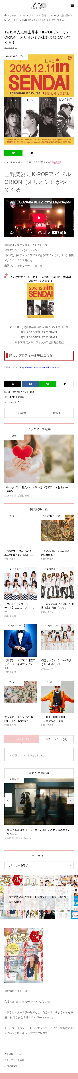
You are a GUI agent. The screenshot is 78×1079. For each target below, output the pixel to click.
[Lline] (13, 153)
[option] (39, 810)
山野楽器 (19, 397)
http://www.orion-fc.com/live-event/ (39, 367)
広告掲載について (13, 1054)
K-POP (11, 397)
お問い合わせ (10, 1065)
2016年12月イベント (18, 392)
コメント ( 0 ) (22, 739)
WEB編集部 (54, 162)
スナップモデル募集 (14, 1060)
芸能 (32, 392)
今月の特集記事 (39, 773)
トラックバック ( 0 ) (56, 739)
